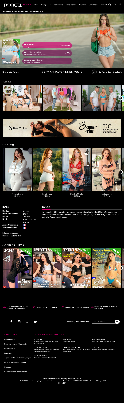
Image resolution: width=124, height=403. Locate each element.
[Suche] (110, 5)
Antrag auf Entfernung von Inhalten (54, 379)
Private (20, 12)
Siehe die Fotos (10, 72)
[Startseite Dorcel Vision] (17, 5)
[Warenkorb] (120, 5)
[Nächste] (122, 98)
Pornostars (58, 5)
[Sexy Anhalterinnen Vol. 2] (11, 51)
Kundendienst (9, 339)
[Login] (115, 5)
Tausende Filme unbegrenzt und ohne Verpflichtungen (46, 341)
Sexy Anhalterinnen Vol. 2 (34, 12)
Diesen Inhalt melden (11, 236)
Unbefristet (93, 5)
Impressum (8, 353)
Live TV (104, 5)
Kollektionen (71, 5)
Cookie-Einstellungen (74, 379)
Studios (82, 5)
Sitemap (7, 367)
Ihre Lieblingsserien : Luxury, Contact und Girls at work (76, 349)
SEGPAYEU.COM (82, 381)
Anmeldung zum (78, 322)
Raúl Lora (27, 219)
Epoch (65, 381)
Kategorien (46, 5)
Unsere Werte (9, 349)
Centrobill (71, 381)
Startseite (6, 12)
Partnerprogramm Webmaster (15, 344)
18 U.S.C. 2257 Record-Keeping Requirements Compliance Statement (39, 381)
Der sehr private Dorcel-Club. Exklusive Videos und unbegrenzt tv (46, 349)
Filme (36, 5)
